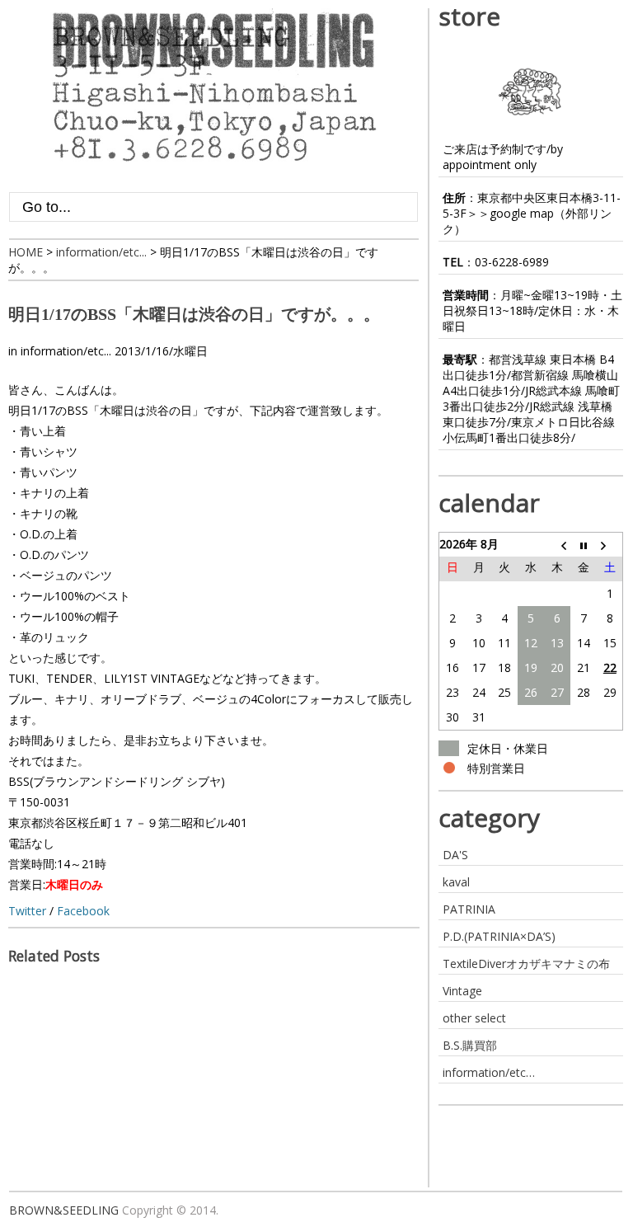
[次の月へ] (610, 544)
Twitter (27, 911)
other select (474, 1018)
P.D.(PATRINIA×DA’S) (499, 936)
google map (522, 213)
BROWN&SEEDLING (64, 1210)
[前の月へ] (557, 544)
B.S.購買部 (470, 1045)
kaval (456, 882)
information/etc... (66, 351)
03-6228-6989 (512, 262)
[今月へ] (583, 544)
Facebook (83, 911)
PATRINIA (469, 909)
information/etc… (489, 1072)
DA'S (455, 854)
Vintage (462, 991)
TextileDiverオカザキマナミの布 (526, 963)
